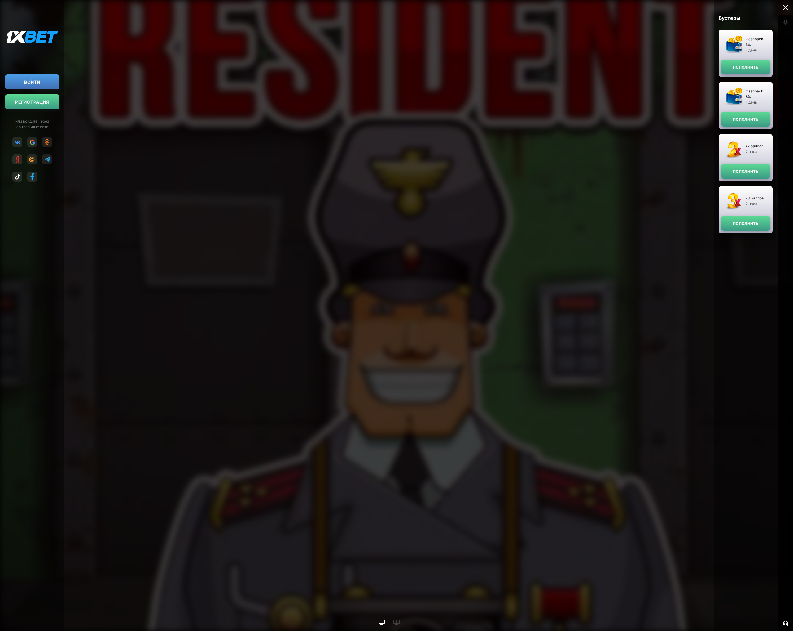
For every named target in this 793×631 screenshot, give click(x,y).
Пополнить (745, 67)
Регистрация (32, 102)
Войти (32, 82)
